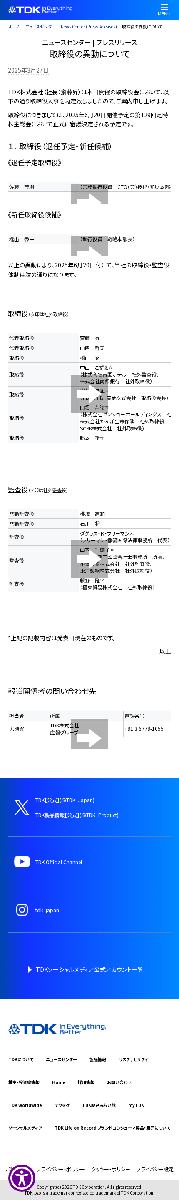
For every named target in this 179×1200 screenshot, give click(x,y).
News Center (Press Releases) (89, 26)
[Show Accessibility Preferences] (21, 1178)
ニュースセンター (40, 26)
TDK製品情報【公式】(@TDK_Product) (77, 814)
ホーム (14, 26)
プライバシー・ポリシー (61, 1168)
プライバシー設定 (155, 1168)
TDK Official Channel (58, 861)
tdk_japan (47, 909)
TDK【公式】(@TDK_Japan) (64, 799)
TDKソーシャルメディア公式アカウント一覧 (89, 969)
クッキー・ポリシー (110, 1168)
